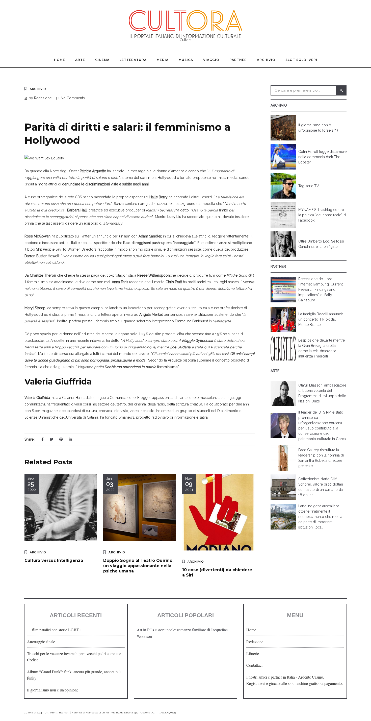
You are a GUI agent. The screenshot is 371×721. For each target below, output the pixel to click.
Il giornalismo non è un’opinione (52, 689)
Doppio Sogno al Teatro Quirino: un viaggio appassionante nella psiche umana (138, 565)
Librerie (252, 653)
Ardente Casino (310, 677)
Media (163, 60)
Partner (238, 60)
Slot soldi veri (301, 60)
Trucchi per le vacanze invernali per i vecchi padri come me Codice (74, 657)
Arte (80, 60)
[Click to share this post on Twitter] (51, 439)
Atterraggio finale (41, 641)
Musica (186, 60)
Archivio (266, 60)
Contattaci (254, 665)
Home (59, 60)
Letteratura (133, 60)
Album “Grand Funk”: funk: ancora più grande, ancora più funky (74, 675)
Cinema (102, 60)
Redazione (254, 641)
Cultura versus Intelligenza (53, 560)
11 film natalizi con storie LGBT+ (54, 629)
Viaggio (211, 60)
